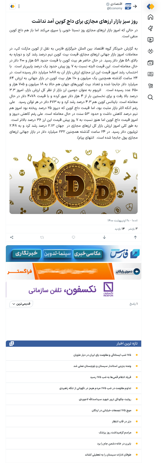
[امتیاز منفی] (104, 237)
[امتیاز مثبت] (135, 237)
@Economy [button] (114, 8)
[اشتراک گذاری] (11, 237)
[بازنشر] (42, 237)
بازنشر (133, 229)
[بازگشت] (135, 6)
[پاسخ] (73, 237)
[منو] (19, 6)
